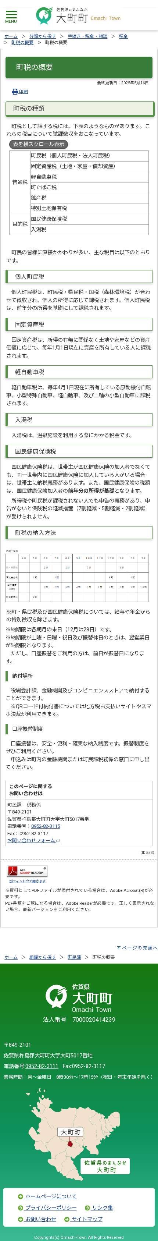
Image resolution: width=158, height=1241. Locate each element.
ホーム (11, 36)
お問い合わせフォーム (31, 840)
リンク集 (102, 1208)
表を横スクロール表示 (38, 144)
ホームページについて (50, 1197)
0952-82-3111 (41, 1066)
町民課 (74, 957)
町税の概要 (22, 42)
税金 (123, 36)
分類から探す (42, 36)
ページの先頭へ (140, 948)
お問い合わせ (40, 1219)
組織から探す (42, 957)
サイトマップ (86, 1219)
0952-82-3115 (45, 826)
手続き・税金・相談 (87, 36)
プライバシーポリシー (50, 1208)
